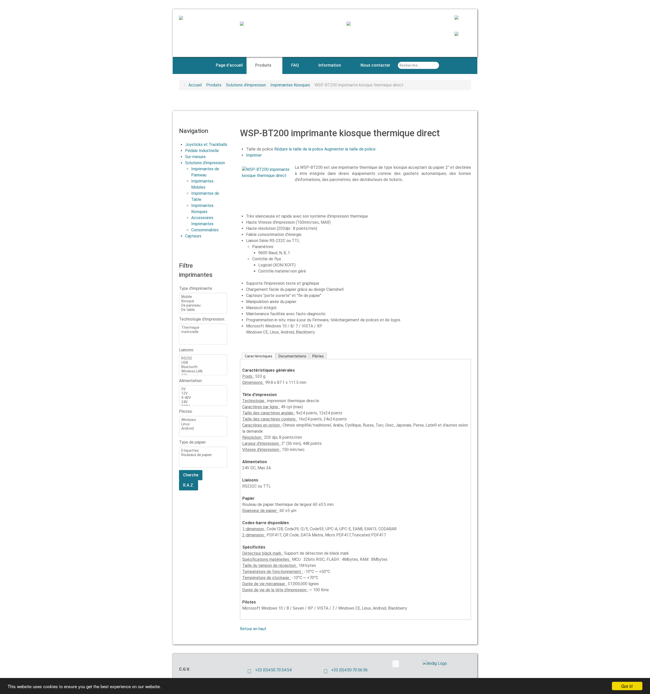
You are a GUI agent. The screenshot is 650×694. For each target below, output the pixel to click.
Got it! (627, 686)
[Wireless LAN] (203, 371)
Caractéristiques (258, 356)
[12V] (203, 393)
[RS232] (203, 358)
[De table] (203, 310)
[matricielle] (203, 332)
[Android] (203, 428)
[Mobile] (203, 297)
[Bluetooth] (203, 367)
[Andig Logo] (442, 663)
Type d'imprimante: (196, 288)
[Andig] (186, 18)
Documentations (292, 356)
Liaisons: (186, 350)
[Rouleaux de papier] (203, 455)
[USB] (203, 362)
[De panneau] (203, 305)
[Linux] (203, 424)
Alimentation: (190, 380)
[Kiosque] (203, 301)
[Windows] (203, 420)
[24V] (203, 402)
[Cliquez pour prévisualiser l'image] (267, 172)
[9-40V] (203, 398)
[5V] (203, 389)
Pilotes (318, 356)
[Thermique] (203, 327)
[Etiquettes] (203, 450)
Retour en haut (253, 628)
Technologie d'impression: (202, 319)
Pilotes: (186, 411)
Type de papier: (192, 442)
